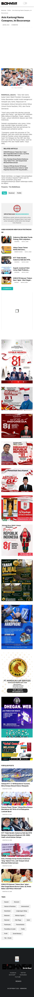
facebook (13, 972)
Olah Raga (7, 879)
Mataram (7, 915)
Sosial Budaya (17, 933)
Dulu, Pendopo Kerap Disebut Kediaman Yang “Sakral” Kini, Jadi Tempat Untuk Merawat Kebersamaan (16, 160)
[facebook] (3, 198)
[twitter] (6, 198)
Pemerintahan (20, 924)
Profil (5, 933)
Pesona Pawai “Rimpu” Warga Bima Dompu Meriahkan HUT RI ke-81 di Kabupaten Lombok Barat (17, 809)
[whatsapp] (10, 198)
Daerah (16, 282)
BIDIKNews (23, 988)
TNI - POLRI (7, 938)
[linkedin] (17, 198)
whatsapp (12, 975)
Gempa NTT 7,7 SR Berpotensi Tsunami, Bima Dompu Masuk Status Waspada (15, 785)
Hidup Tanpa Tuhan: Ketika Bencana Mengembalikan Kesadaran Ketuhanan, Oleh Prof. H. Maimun (21, 249)
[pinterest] (13, 198)
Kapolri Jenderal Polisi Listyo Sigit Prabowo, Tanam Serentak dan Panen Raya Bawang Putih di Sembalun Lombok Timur (22, 269)
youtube (17, 977)
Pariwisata (7, 924)
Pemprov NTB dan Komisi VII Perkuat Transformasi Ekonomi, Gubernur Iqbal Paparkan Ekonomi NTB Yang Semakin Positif (16, 167)
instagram (23, 975)
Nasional (11, 193)
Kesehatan (7, 911)
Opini (28, 920)
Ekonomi (16, 902)
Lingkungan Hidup (21, 911)
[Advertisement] (17, 48)
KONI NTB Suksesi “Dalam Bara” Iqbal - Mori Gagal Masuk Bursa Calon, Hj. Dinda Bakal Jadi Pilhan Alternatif (16, 153)
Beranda (3, 10)
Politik (9, 10)
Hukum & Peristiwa (10, 906)
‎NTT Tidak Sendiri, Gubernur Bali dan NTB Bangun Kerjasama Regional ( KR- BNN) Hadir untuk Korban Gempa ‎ (22, 259)
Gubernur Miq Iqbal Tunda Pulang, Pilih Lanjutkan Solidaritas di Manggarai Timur (22, 238)
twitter (23, 972)
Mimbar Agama (18, 251)
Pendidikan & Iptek (10, 929)
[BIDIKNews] (9, 4)
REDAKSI (18, 981)
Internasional (25, 906)
